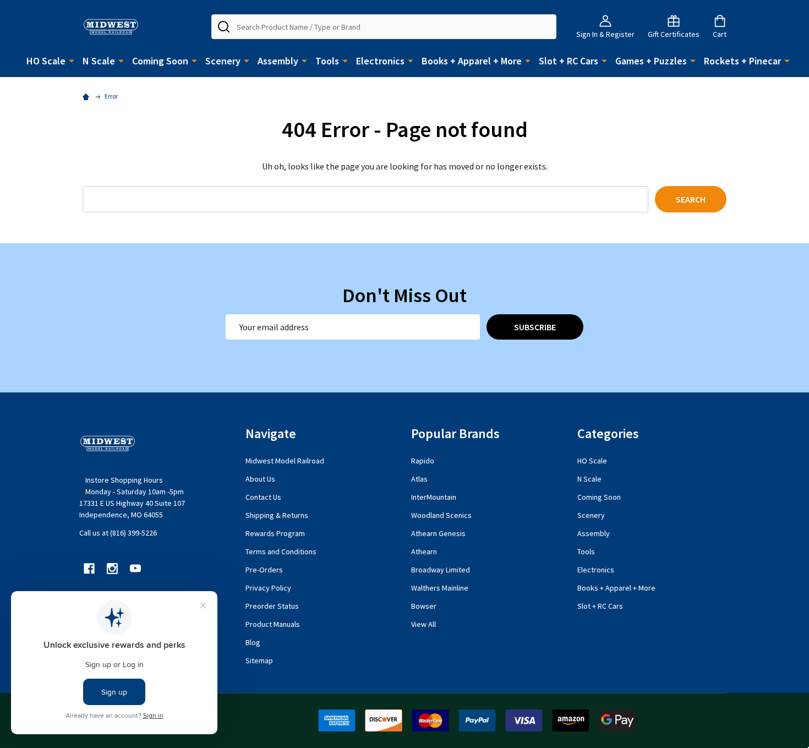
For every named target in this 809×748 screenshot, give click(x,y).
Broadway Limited (440, 570)
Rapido (422, 461)
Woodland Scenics (441, 515)
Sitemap (259, 660)
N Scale (99, 60)
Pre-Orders (264, 570)
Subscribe (535, 326)
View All (423, 624)
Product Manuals (272, 624)
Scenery (222, 60)
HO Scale (45, 60)
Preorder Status (272, 606)
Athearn (424, 551)
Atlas (419, 479)
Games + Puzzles (651, 60)
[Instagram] (112, 568)
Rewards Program (275, 533)
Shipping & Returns (276, 515)
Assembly (278, 60)
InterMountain (433, 497)
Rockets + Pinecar (742, 60)
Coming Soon (160, 60)
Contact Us (263, 497)
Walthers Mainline (439, 588)
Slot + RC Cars (568, 60)
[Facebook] (89, 568)
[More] (71, 60)
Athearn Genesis (438, 533)
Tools (327, 60)
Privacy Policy (268, 588)
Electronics (380, 60)
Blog (252, 642)
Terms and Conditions (280, 551)
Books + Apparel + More (472, 60)
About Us (260, 479)
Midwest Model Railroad (284, 461)
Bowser (423, 606)
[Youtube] (135, 568)
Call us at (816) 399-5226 (118, 533)
